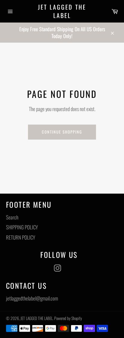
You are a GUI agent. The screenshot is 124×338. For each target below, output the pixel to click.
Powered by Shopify (68, 318)
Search (12, 217)
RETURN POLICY (20, 237)
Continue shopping (62, 132)
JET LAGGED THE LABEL (62, 11)
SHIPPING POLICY (22, 227)
